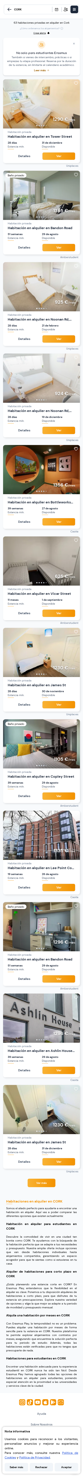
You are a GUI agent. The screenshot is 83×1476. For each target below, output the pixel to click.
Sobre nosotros (42, 1424)
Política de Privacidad (34, 1457)
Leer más (40, 70)
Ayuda (41, 1414)
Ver (58, 156)
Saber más (16, 1467)
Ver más (41, 1183)
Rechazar (41, 1467)
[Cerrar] (74, 43)
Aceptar (66, 1467)
